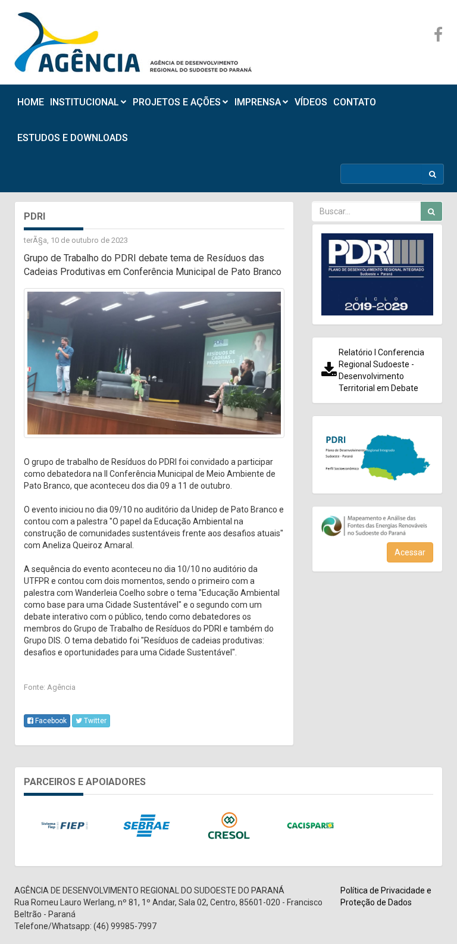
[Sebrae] (147, 826)
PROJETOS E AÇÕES (177, 102)
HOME (30, 102)
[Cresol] (228, 826)
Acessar (410, 552)
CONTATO (354, 102)
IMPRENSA (257, 102)
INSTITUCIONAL (84, 102)
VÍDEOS (311, 102)
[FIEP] (65, 826)
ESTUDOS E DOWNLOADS (72, 137)
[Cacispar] (310, 826)
